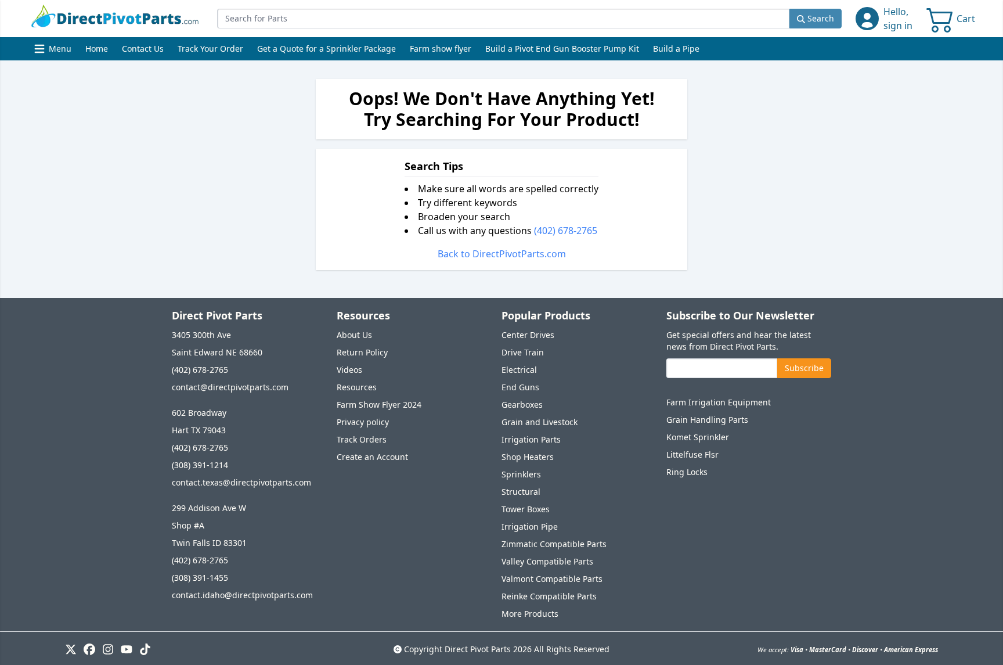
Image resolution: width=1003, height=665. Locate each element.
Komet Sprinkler (697, 437)
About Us (354, 334)
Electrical (519, 369)
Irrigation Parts (531, 439)
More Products (529, 613)
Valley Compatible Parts (547, 561)
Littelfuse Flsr (692, 454)
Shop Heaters (527, 456)
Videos (349, 369)
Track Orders (362, 439)
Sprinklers (521, 474)
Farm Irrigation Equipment (718, 402)
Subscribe (804, 367)
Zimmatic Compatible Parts (554, 543)
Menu (54, 51)
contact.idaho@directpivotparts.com (242, 595)
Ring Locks (687, 471)
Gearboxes (522, 404)
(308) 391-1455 (200, 577)
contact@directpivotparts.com (230, 387)
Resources (357, 387)
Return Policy (362, 352)
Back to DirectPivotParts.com (502, 253)
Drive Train (522, 352)
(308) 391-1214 (200, 464)
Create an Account (372, 456)
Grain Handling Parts (707, 419)
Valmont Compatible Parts (551, 578)
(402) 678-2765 (565, 230)
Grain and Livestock (539, 421)
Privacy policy (363, 421)
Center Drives (527, 334)
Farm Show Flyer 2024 (379, 404)
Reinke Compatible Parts (549, 596)
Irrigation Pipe (529, 526)
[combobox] (503, 18)
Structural (520, 491)
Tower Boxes (525, 509)
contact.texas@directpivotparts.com (241, 482)
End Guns (520, 387)
